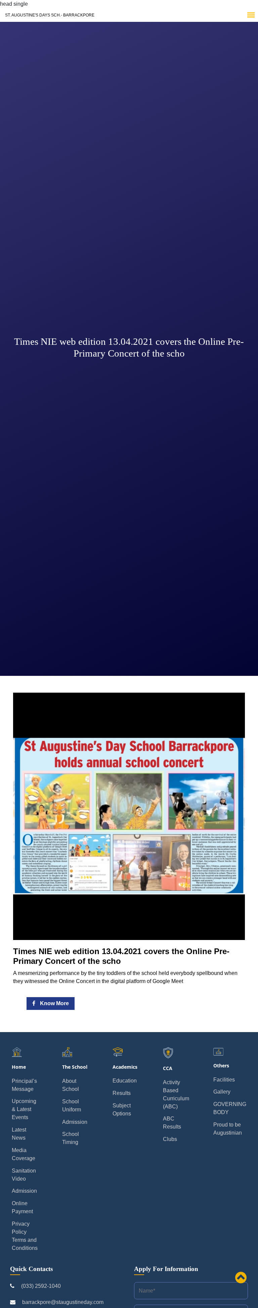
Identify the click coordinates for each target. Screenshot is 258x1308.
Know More (54, 1003)
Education (125, 1081)
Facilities (224, 1079)
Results (122, 1093)
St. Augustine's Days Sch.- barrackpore (49, 15)
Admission (24, 1191)
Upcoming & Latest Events (24, 1109)
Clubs (170, 1139)
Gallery (221, 1092)
